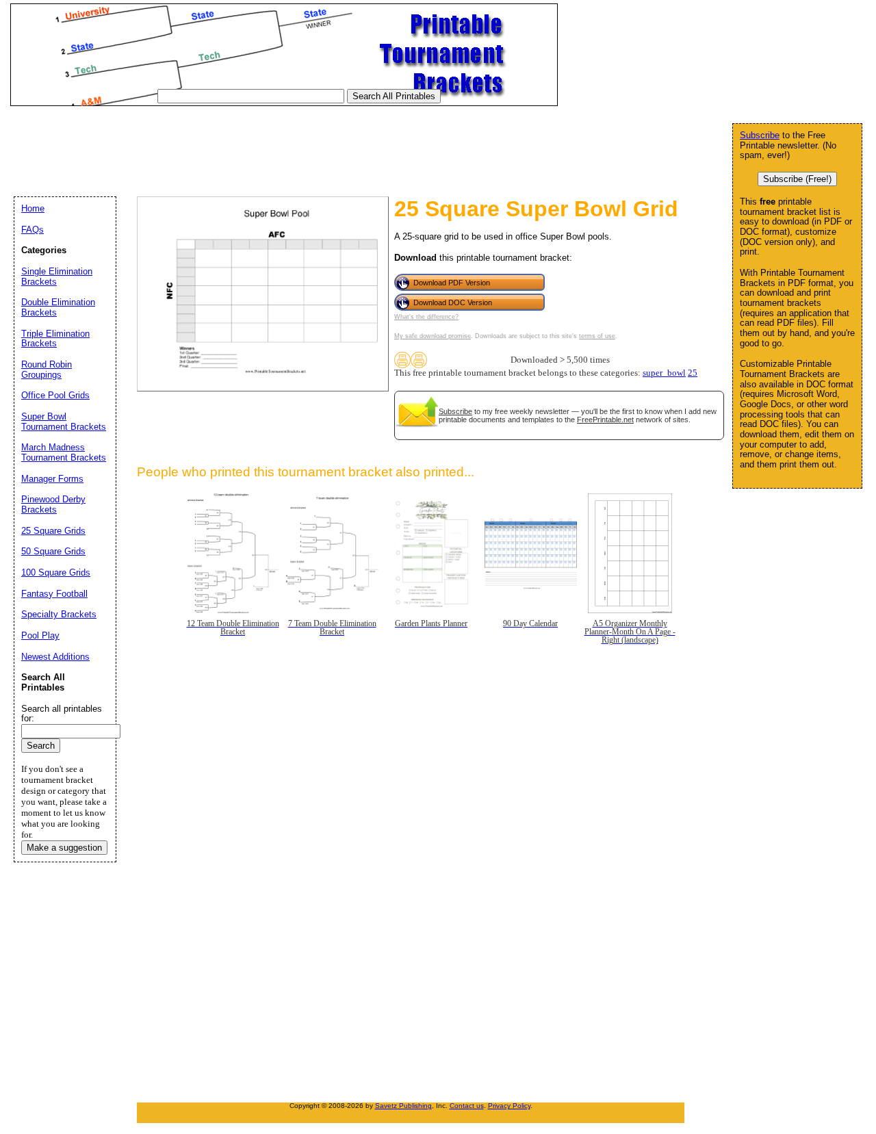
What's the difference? (426, 316)
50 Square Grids (53, 551)
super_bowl (664, 373)
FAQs (32, 229)
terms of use (597, 336)
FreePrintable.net (605, 419)
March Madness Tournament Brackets (63, 452)
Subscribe (455, 411)
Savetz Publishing (403, 1105)
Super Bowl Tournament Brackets (63, 421)
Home (32, 208)
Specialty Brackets (58, 614)
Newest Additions (55, 657)
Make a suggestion (64, 847)
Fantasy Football (54, 594)
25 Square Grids (53, 531)
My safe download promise (432, 336)
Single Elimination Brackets (56, 276)
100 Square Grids (55, 572)
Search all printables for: (61, 714)
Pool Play (40, 635)
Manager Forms (52, 479)
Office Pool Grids (55, 395)
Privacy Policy (509, 1105)
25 (692, 373)
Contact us (467, 1105)
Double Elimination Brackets (58, 307)
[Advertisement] (259, 143)
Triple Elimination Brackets (55, 338)
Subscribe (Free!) (797, 179)
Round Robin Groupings (46, 369)
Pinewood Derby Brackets (53, 504)
